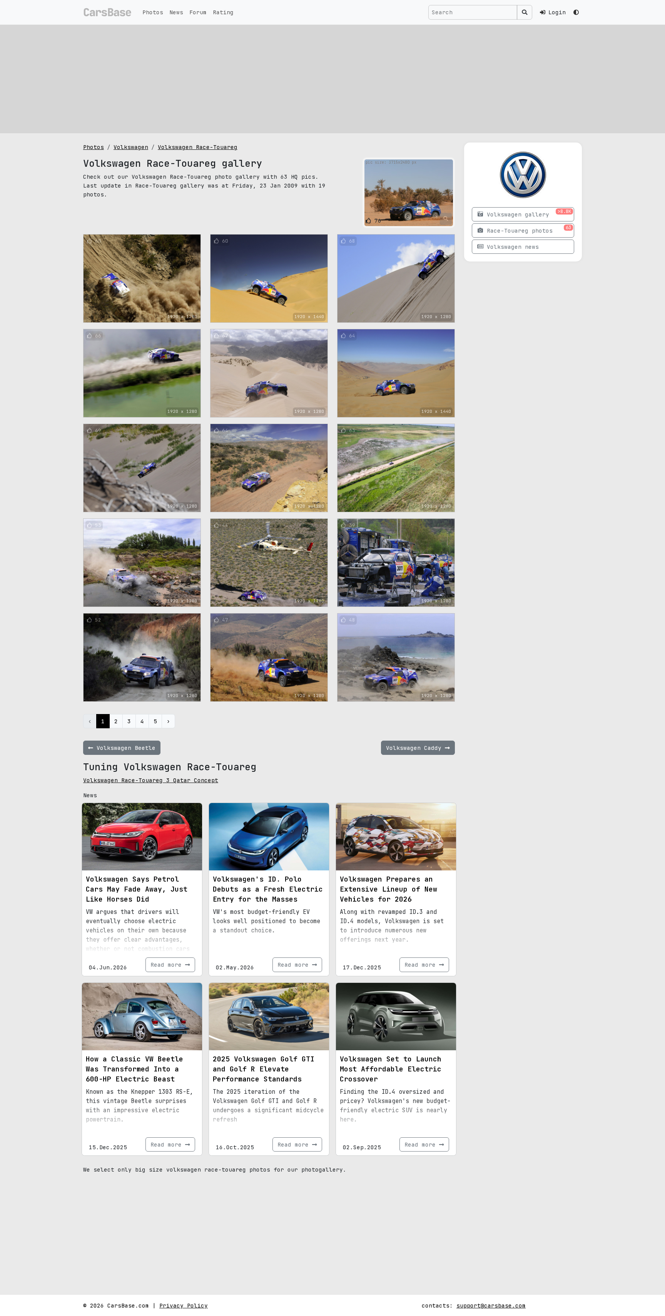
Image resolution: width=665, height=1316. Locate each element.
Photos (152, 12)
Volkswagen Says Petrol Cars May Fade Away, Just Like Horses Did (136, 889)
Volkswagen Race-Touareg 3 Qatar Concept (150, 780)
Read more (167, 964)
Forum (198, 12)
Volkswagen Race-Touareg (197, 147)
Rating (223, 12)
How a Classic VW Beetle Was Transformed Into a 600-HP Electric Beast (134, 1068)
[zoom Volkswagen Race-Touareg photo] (446, 219)
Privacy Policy (183, 1305)
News (176, 12)
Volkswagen (131, 147)
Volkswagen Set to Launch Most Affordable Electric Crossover (390, 1068)
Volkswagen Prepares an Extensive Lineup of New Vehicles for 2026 (388, 889)
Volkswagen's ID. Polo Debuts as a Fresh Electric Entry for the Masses (268, 889)
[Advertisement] (332, 79)
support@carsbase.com (491, 1305)
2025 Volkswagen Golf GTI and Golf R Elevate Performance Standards (263, 1068)
